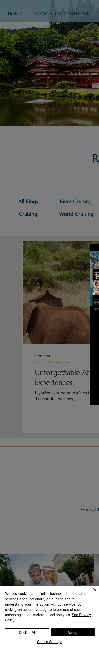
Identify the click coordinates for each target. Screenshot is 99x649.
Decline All (27, 632)
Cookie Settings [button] (49, 641)
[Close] (92, 593)
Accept (73, 632)
